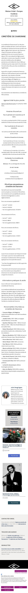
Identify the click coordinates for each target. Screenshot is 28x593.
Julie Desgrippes (16, 387)
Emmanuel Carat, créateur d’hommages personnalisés (11, 494)
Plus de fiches (13, 503)
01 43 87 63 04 (14, 418)
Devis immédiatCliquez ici (14, 413)
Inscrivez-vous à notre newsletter (11, 549)
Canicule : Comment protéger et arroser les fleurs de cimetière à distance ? (12, 446)
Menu (15, 31)
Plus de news (13, 455)
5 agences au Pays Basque (17, 539)
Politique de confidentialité (21, 573)
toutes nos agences (13, 535)
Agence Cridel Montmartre (8, 104)
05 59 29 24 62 (14, 422)
